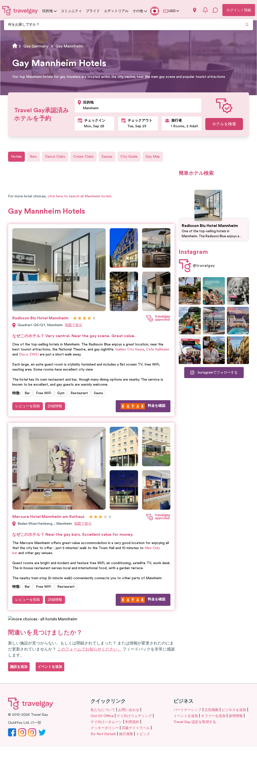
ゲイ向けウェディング (134, 716)
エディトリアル (116, 11)
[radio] (75, 318)
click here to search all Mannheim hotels (79, 196)
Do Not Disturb (103, 734)
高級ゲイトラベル (136, 728)
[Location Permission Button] (194, 10)
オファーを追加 (213, 716)
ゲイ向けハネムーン (106, 722)
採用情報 (236, 716)
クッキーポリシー (105, 728)
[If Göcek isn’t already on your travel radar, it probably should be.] (190, 291)
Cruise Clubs (83, 156)
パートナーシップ (187, 710)
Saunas (107, 156)
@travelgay (204, 266)
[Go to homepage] (20, 10)
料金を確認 (156, 405)
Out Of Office (102, 716)
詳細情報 (55, 406)
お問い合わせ (128, 710)
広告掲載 (212, 710)
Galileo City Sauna (129, 349)
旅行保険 (126, 734)
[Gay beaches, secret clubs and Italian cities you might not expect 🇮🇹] (214, 291)
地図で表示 (73, 325)
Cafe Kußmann (157, 349)
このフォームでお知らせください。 (89, 649)
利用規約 (132, 722)
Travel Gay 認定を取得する (194, 722)
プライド (93, 11)
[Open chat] (215, 10)
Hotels (16, 156)
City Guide (129, 156)
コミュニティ (71, 11)
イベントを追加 (185, 716)
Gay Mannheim (69, 46)
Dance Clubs (55, 156)
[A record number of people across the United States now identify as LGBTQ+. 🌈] (190, 350)
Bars (33, 156)
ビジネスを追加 (234, 710)
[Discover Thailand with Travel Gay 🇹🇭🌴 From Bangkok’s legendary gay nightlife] (190, 320)
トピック (143, 734)
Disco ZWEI (29, 354)
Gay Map (153, 156)
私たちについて (103, 710)
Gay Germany (35, 46)
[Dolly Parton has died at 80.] (238, 291)
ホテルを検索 (224, 124)
